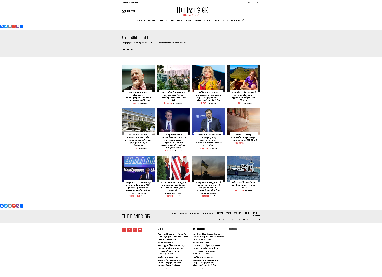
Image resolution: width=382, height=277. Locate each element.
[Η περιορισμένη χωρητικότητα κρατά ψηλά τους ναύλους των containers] (243, 121)
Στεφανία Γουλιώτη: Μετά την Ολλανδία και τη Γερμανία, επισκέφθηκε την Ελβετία (243, 96)
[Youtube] (140, 230)
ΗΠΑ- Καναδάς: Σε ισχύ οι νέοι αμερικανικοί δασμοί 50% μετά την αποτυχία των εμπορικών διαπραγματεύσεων (173, 187)
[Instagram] (129, 230)
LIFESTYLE (204, 103)
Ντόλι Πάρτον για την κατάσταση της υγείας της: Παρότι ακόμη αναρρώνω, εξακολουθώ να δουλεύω (208, 96)
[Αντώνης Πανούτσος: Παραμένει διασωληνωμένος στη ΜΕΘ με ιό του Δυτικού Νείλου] (138, 78)
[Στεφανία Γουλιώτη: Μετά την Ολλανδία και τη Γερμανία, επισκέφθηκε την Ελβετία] (243, 78)
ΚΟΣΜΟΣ (169, 196)
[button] (243, 20)
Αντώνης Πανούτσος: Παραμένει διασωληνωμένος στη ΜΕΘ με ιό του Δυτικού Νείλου (138, 96)
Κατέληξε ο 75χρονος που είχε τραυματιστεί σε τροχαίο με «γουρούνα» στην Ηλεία (173, 96)
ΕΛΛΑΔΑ (133, 103)
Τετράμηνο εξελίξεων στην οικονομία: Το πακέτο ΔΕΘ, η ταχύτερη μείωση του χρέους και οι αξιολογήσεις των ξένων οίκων (138, 187)
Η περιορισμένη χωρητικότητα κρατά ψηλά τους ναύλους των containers (244, 137)
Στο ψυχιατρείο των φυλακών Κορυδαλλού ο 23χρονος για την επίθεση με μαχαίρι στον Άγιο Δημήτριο (138, 139)
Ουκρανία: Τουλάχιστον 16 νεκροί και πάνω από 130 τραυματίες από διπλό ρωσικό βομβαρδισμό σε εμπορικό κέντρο (208, 187)
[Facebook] (124, 230)
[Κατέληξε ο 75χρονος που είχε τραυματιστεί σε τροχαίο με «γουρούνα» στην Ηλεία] (173, 78)
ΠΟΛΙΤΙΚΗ (169, 151)
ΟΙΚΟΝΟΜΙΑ (239, 143)
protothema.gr (142, 103)
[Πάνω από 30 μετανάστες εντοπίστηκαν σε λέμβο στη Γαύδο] (243, 169)
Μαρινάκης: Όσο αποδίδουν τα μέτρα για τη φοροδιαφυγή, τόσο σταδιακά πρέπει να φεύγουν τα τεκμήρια (209, 139)
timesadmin (212, 103)
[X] (135, 230)
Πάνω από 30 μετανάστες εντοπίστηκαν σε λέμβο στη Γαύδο (243, 185)
